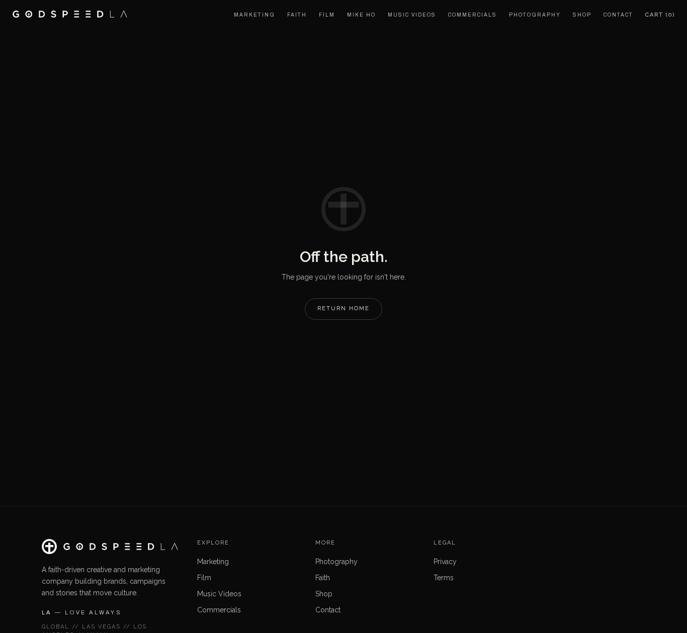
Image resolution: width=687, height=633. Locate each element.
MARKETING (254, 15)
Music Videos (219, 594)
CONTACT (618, 15)
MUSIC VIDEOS (412, 15)
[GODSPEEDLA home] (70, 14)
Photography (336, 562)
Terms (444, 578)
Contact (327, 610)
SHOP (582, 15)
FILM (327, 15)
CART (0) (660, 15)
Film (204, 578)
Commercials (219, 610)
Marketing (213, 562)
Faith (322, 578)
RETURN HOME (343, 308)
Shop (323, 594)
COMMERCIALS (472, 15)
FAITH (297, 15)
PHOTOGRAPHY (535, 15)
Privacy (445, 562)
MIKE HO (361, 15)
